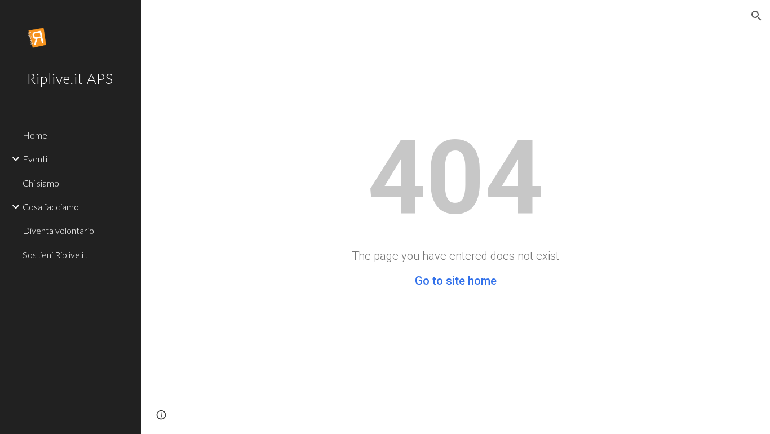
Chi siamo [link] (41, 183)
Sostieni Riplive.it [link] (55, 254)
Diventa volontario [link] (58, 230)
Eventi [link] (35, 158)
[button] (756, 15)
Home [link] (35, 135)
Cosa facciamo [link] (51, 206)
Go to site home (456, 280)
